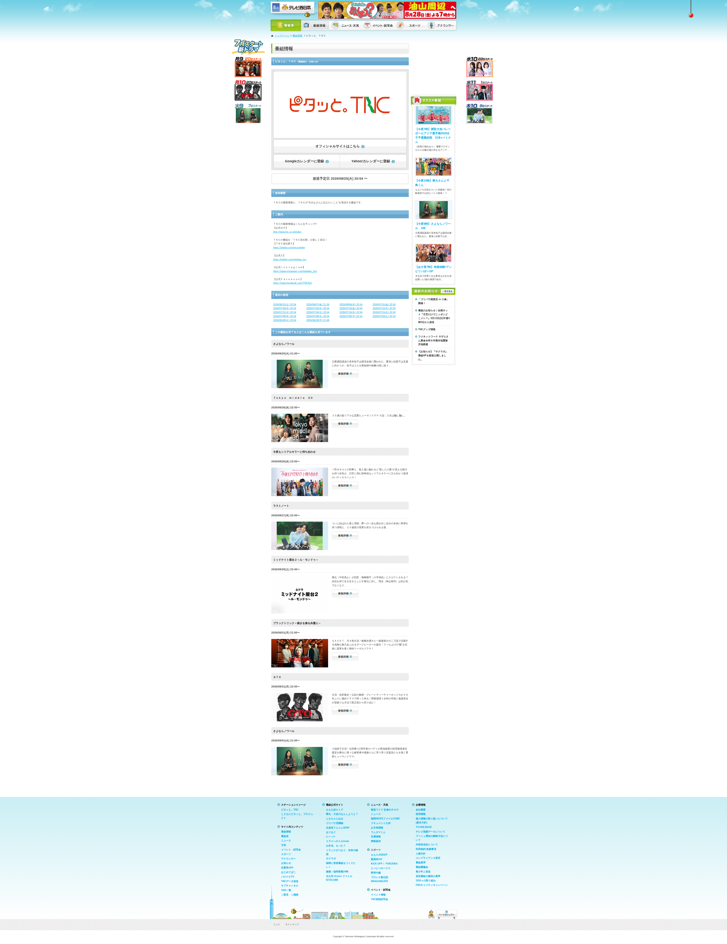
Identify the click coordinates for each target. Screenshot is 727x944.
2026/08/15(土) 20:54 (284, 304)
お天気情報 (377, 827)
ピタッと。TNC (289, 809)
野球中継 (376, 872)
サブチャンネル (289, 885)
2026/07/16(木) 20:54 (350, 312)
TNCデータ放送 (289, 881)
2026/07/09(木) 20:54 (284, 316)
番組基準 (421, 862)
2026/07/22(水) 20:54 (384, 308)
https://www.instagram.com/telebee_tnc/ (295, 271)
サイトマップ (292, 924)
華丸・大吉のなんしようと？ (342, 814)
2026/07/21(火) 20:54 (284, 312)
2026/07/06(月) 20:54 (350, 316)
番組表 (285, 836)
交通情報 (376, 836)
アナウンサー (288, 858)
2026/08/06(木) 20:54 (350, 304)
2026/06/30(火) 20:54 (284, 320)
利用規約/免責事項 (426, 849)
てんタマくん (378, 832)
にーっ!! (330, 836)
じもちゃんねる (334, 818)
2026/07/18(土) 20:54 (317, 312)
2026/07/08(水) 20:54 (317, 316)
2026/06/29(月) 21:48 (317, 320)
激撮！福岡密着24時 (337, 871)
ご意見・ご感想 (289, 894)
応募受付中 (287, 867)
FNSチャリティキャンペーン (432, 885)
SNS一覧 (286, 890)
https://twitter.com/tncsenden (289, 247)
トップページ (282, 35)
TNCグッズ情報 (426, 329)
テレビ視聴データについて (430, 831)
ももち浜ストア (334, 809)
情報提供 (376, 841)
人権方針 (421, 853)
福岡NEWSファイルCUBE (385, 818)
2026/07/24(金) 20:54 (350, 308)
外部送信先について (427, 844)
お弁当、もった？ (336, 845)
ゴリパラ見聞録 (334, 823)
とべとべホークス (381, 868)
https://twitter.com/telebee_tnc (289, 259)
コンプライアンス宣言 (428, 858)
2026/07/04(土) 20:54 (384, 316)
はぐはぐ (331, 832)
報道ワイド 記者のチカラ (385, 809)
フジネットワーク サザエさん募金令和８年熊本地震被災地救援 (433, 340)
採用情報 (421, 814)
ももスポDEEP (379, 854)
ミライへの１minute (337, 841)
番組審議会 (422, 867)
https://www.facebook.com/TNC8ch (292, 283)
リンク (276, 924)
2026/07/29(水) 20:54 (317, 308)
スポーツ (286, 854)
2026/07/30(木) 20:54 (284, 308)
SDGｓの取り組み (426, 880)
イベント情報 (378, 894)
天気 (283, 845)
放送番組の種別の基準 (428, 876)
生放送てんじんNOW (337, 827)
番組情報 (297, 35)
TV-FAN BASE (424, 827)
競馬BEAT (376, 859)
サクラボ (331, 858)
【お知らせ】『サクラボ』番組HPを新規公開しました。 (433, 355)
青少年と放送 (423, 871)
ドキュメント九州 (381, 823)
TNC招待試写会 (379, 899)
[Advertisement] (433, 67)
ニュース (286, 840)
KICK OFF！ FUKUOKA (384, 863)
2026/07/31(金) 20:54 (384, 304)
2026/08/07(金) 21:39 (317, 304)
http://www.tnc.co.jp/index (287, 231)
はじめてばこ (288, 872)
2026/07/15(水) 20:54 (384, 312)
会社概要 (421, 809)
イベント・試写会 (291, 849)
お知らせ (286, 863)
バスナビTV (287, 876)
